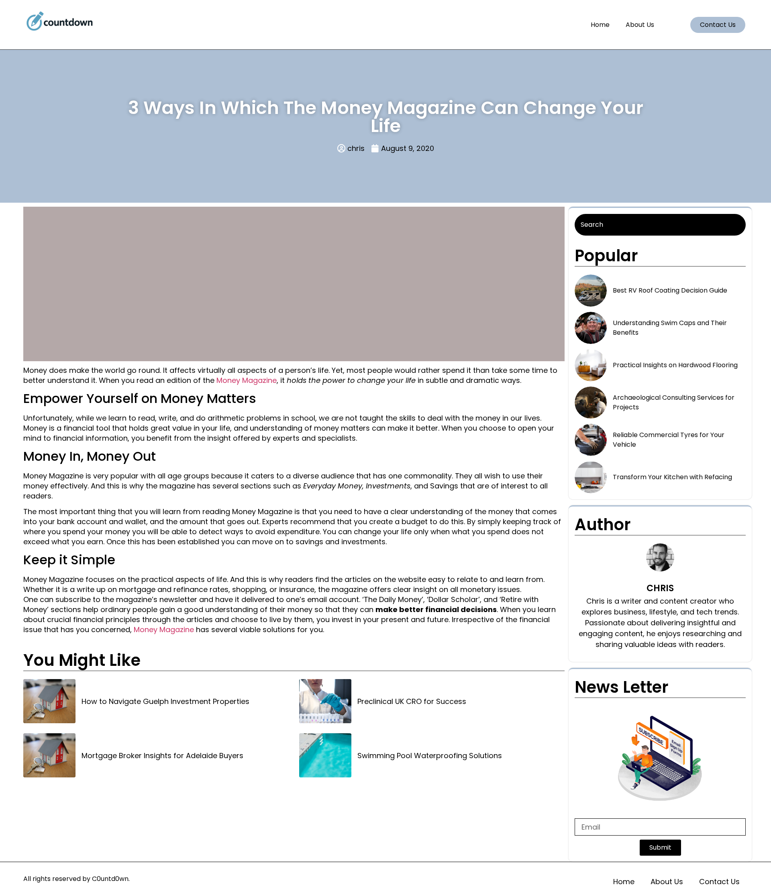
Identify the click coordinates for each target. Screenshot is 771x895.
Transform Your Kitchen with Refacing (672, 477)
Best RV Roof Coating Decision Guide (670, 290)
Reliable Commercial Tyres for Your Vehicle (668, 439)
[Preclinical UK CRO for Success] (325, 701)
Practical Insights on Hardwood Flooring (675, 365)
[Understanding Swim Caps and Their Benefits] (591, 328)
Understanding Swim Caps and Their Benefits (670, 327)
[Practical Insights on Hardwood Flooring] (591, 365)
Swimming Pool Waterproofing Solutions (429, 756)
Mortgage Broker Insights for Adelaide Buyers (162, 756)
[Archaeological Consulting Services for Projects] (591, 402)
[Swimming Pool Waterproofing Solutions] (325, 755)
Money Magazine (246, 380)
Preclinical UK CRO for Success (411, 701)
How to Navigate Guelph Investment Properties (165, 701)
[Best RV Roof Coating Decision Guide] (591, 291)
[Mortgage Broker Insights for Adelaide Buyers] (49, 755)
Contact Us (719, 882)
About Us (640, 24)
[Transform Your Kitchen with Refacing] (591, 477)
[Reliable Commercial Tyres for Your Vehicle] (591, 440)
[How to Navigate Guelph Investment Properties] (49, 701)
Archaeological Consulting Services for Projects (673, 402)
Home (600, 24)
